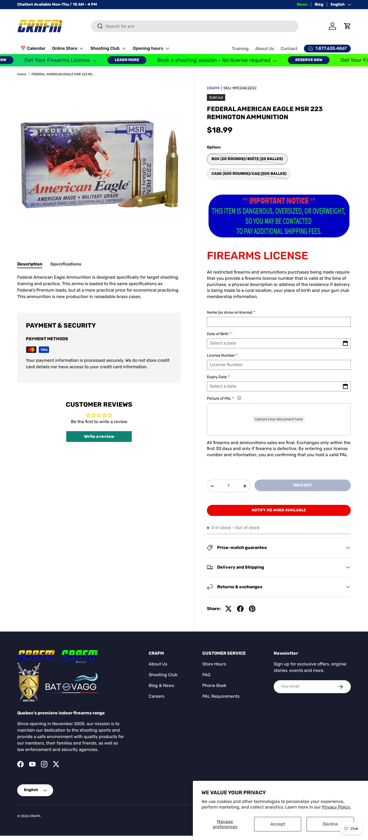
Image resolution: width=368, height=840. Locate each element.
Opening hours (148, 48)
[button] (347, 26)
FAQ (206, 674)
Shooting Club (105, 48)
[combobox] (194, 26)
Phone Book (214, 685)
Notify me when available (279, 510)
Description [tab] (29, 264)
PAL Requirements (220, 696)
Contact (289, 48)
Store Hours (214, 664)
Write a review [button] (99, 436)
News (302, 4)
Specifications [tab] (65, 264)
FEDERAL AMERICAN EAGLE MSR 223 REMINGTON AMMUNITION (64, 74)
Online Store (64, 48)
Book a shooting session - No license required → (208, 60)
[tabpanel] (99, 287)
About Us (264, 48)
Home (21, 74)
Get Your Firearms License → (51, 60)
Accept (277, 824)
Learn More (118, 60)
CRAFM (213, 88)
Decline (330, 824)
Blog (319, 4)
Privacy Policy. (336, 807)
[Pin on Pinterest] (252, 609)
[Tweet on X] (228, 609)
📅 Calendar (33, 48)
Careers (156, 696)
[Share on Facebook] (240, 609)
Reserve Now (299, 60)
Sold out (302, 485)
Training (240, 48)
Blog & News (161, 685)
